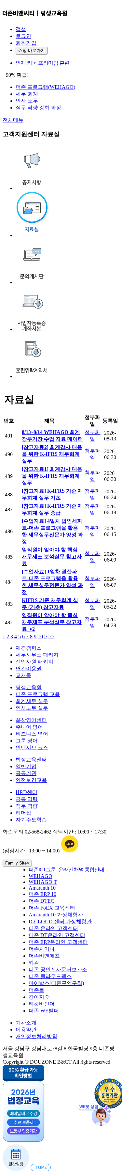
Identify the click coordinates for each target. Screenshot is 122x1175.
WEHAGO (40, 876)
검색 (21, 29)
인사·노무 (27, 100)
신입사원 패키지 (34, 661)
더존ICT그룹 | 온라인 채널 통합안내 (66, 869)
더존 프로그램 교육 (38, 694)
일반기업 (26, 766)
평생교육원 (29, 687)
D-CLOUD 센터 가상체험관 (60, 921)
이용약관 (26, 1029)
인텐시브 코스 (32, 747)
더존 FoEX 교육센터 (52, 908)
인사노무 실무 (32, 708)
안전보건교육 (31, 780)
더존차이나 (42, 949)
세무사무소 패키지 (37, 655)
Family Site (17, 863)
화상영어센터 (31, 720)
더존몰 (36, 990)
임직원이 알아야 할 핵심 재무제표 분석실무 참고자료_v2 (52, 622)
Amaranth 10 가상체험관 (56, 914)
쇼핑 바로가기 (31, 50)
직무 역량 (27, 806)
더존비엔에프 (44, 956)
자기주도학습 (31, 819)
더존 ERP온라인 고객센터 (58, 942)
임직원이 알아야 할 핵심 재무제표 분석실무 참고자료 (52, 556)
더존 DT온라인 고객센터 (57, 935)
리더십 (23, 813)
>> (51, 636)
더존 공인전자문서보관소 (58, 969)
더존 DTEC (41, 901)
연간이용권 (29, 668)
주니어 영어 (29, 727)
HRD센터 (26, 792)
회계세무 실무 (32, 701)
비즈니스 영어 (32, 734)
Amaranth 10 (42, 888)
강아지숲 (39, 997)
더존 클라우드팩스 (50, 976)
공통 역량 (27, 799)
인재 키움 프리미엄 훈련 (43, 63)
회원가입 (26, 43)
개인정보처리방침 (36, 1036)
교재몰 (23, 675)
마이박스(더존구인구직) (56, 983)
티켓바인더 (42, 1004)
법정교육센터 (31, 759)
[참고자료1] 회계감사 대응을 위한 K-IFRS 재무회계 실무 (52, 475)
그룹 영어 (27, 740)
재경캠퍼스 (29, 648)
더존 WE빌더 (44, 1010)
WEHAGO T (43, 882)
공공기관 (26, 773)
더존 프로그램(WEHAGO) (45, 87)
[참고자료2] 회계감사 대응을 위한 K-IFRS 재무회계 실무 (52, 454)
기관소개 (26, 1022)
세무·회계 (27, 94)
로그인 (23, 36)
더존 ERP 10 (42, 894)
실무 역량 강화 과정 (38, 107)
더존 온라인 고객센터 (53, 928)
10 (40, 636)
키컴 (34, 962)
